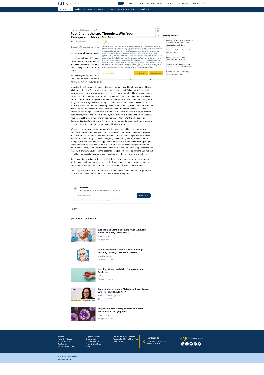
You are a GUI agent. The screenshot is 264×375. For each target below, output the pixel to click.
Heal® (133, 9)
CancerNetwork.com (66, 346)
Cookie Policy (149, 67)
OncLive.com (91, 339)
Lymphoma (75, 209)
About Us (61, 336)
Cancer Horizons (112, 9)
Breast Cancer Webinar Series (96, 9)
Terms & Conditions (93, 344)
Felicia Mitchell (105, 256)
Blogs (84, 9)
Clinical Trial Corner (124, 9)
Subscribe (142, 196)
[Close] (163, 40)
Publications (140, 9)
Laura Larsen (104, 276)
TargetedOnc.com (93, 336)
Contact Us (62, 344)
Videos (147, 9)
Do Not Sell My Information (124, 336)
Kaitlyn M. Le (104, 236)
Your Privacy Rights (120, 341)
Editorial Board (64, 341)
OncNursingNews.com (94, 341)
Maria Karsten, (105, 296)
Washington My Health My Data (125, 339)
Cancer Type (64, 9)
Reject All (141, 73)
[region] (132, 58)
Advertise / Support (65, 339)
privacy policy (112, 200)
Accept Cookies (156, 73)
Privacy (88, 346)
